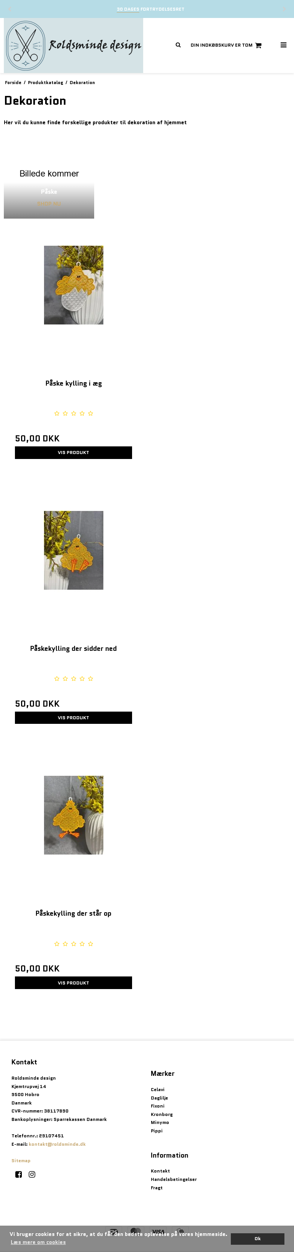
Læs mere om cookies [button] (38, 1242)
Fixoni (158, 1106)
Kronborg (162, 1114)
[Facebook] (21, 1174)
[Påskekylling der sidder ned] (73, 564)
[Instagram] (35, 1174)
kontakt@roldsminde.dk (57, 1144)
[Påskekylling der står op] (73, 828)
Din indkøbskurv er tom (222, 45)
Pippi (157, 1130)
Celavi (158, 1089)
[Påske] (49, 173)
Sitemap (21, 1160)
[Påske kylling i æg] (73, 298)
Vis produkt (73, 452)
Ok (258, 1238)
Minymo (160, 1122)
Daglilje (159, 1098)
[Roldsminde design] (73, 45)
